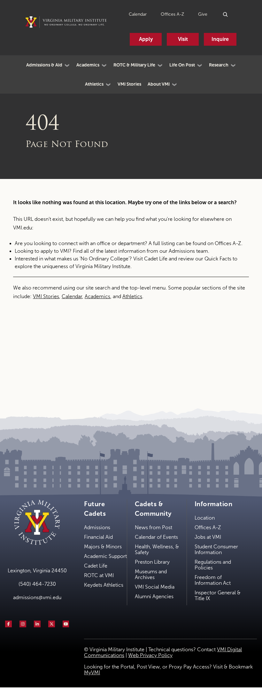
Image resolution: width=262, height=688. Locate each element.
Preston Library (152, 562)
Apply (146, 39)
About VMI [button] (159, 84)
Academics (97, 296)
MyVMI (92, 672)
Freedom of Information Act (213, 580)
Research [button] (218, 64)
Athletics (132, 296)
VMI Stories (129, 84)
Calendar (138, 14)
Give (202, 14)
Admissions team (188, 251)
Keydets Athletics (103, 585)
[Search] (225, 14)
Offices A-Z (172, 14)
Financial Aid (98, 537)
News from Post (153, 527)
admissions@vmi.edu (37, 597)
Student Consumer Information (216, 549)
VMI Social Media (154, 587)
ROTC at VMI (99, 575)
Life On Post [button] (182, 64)
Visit (183, 39)
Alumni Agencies (154, 596)
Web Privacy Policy (150, 655)
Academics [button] (87, 64)
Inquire (220, 39)
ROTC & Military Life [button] (134, 64)
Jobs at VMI (208, 537)
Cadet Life (155, 258)
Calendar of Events (156, 537)
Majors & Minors (103, 546)
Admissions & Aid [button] (44, 64)
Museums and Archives (151, 574)
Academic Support (105, 556)
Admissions (97, 527)
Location (205, 518)
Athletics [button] (94, 84)
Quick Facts (217, 258)
